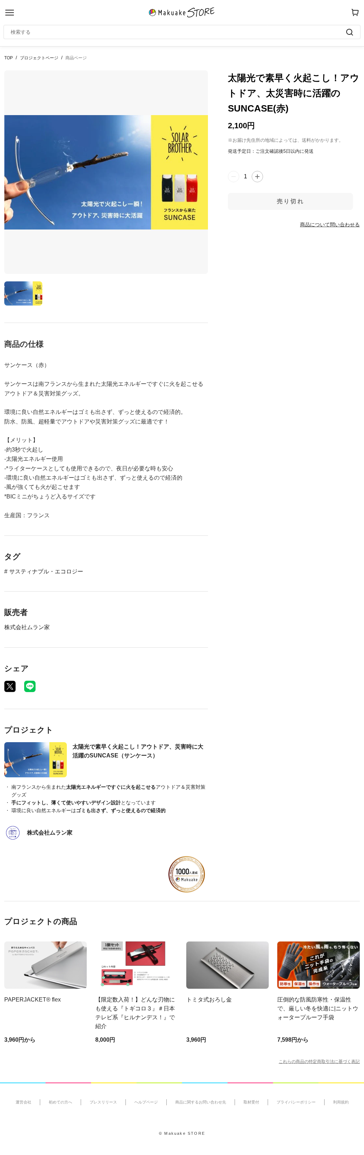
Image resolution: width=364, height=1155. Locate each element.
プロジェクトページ (39, 57)
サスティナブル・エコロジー (46, 571)
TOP (8, 57)
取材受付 (251, 1102)
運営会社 (23, 1102)
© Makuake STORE (182, 1133)
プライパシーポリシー (296, 1102)
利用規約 (341, 1102)
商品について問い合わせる (330, 224)
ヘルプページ (146, 1102)
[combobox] (178, 32)
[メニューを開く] (10, 12)
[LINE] (30, 686)
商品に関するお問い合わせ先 (200, 1102)
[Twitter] (10, 686)
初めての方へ (60, 1102)
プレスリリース (103, 1102)
